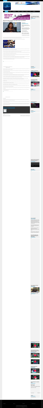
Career (19, 11)
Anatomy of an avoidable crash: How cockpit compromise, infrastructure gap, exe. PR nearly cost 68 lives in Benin (26, 28)
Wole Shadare (11, 21)
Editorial (34, 11)
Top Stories (4, 403)
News (6, 11)
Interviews (14, 11)
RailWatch (32, 231)
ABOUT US (14, 403)
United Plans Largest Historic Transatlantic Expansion (25, 115)
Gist (30, 11)
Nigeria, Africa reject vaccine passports (6, 115)
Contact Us (23, 403)
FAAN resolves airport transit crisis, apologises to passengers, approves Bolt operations (26, 26)
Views (10, 11)
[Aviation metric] (4, 11)
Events (23, 11)
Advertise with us (33, 403)
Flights (27, 11)
